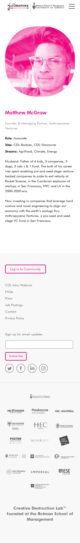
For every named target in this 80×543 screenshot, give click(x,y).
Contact (10, 311)
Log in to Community (25, 269)
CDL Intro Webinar (18, 285)
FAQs (9, 292)
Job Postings (14, 305)
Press (9, 298)
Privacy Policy (14, 318)
